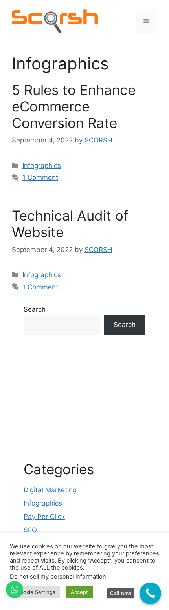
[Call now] (150, 593)
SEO (30, 530)
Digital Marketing (50, 490)
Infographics (41, 166)
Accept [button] (79, 592)
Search (35, 309)
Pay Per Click (44, 517)
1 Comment (40, 177)
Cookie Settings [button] (36, 592)
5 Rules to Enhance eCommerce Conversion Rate (74, 106)
